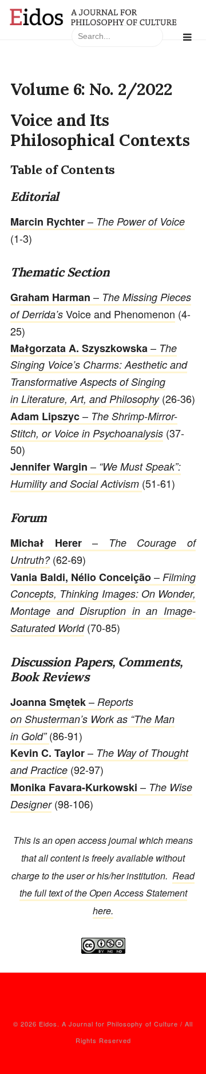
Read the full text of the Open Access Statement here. (107, 893)
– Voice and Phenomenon (100, 305)
